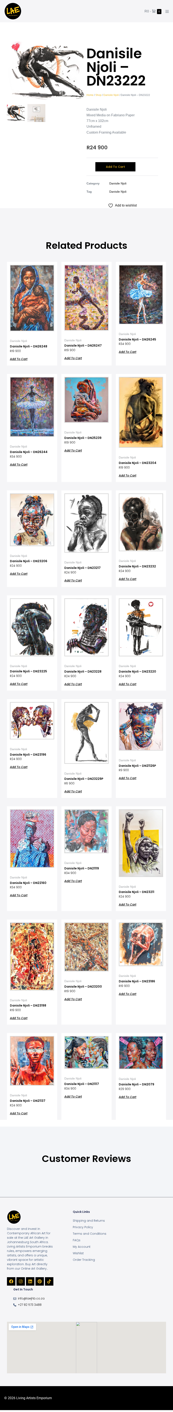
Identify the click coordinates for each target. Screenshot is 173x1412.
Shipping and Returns (89, 1221)
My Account (82, 1247)
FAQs (76, 1240)
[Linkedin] (30, 1281)
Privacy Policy (83, 1227)
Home (89, 95)
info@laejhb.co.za (31, 1298)
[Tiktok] (49, 1281)
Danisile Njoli (111, 95)
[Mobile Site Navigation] (167, 11)
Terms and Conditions (89, 1234)
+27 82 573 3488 (30, 1305)
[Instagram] (20, 1281)
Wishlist (78, 1253)
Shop (98, 95)
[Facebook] (11, 1281)
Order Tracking (84, 1260)
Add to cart (115, 167)
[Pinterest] (39, 1281)
